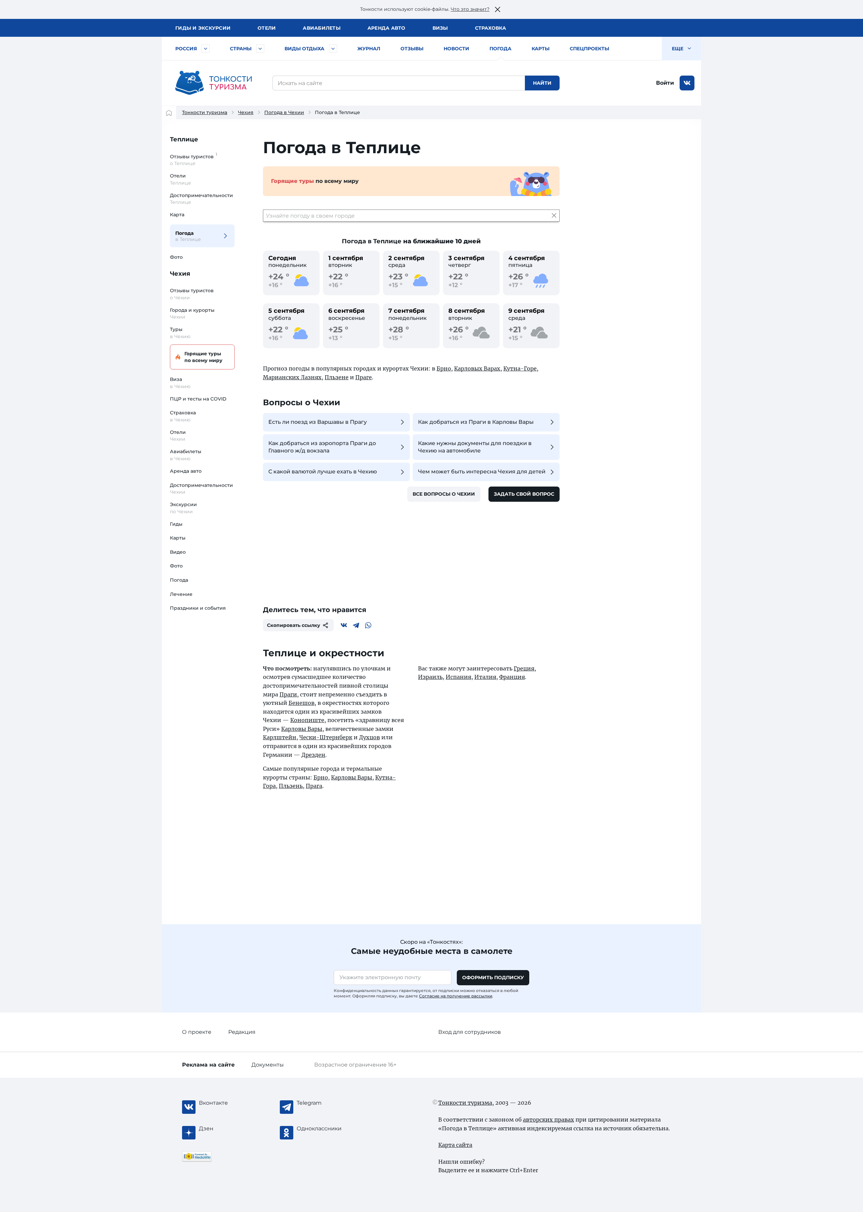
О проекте (196, 1032)
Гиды (176, 524)
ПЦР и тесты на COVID (198, 399)
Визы (440, 28)
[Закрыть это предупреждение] (497, 9)
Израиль (430, 676)
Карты (540, 49)
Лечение (181, 594)
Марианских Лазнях (292, 377)
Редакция (242, 1032)
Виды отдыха (304, 49)
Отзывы (411, 49)
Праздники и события (198, 608)
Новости (456, 49)
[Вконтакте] (344, 625)
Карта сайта (455, 1144)
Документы (267, 1065)
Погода (500, 49)
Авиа (321, 28)
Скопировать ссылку (293, 625)
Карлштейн (279, 737)
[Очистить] (554, 215)
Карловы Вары (301, 728)
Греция (524, 668)
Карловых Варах (477, 368)
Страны (240, 49)
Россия (186, 49)
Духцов (369, 737)
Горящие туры (203, 357)
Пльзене (337, 377)
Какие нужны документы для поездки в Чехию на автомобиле (475, 447)
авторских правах (548, 1119)
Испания (458, 676)
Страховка (490, 28)
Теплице (184, 139)
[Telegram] (356, 625)
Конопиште (307, 720)
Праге (363, 377)
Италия (485, 676)
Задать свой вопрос (524, 494)
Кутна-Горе (520, 368)
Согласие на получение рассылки (455, 995)
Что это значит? (470, 9)
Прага (314, 785)
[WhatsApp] (368, 625)
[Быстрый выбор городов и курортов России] (206, 49)
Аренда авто (386, 28)
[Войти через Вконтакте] (687, 83)
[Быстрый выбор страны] (260, 49)
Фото (176, 257)
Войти (665, 83)
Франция (512, 676)
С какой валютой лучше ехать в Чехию (322, 471)
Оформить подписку (493, 977)
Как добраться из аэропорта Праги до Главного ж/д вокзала (322, 447)
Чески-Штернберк (325, 737)
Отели (267, 28)
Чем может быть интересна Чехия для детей (481, 471)
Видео (178, 552)
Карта (177, 215)
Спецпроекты (589, 49)
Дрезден (313, 754)
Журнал (368, 49)
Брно (444, 368)
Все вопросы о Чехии (444, 494)
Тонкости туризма (204, 112)
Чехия (246, 112)
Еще (678, 49)
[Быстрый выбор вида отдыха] (333, 49)
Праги (288, 694)
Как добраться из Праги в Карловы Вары (476, 422)
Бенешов (302, 702)
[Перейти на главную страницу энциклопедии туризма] (213, 83)
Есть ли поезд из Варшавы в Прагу (317, 422)
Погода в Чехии (284, 112)
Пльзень (291, 785)
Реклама (208, 1065)
